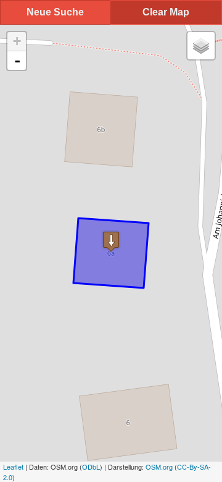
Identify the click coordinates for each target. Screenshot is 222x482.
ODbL (91, 466)
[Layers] (201, 45)
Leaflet (13, 466)
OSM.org (159, 466)
